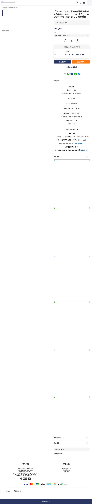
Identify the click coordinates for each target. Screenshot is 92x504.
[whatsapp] (75, 74)
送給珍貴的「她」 (13, 8)
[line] (68, 74)
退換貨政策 (66, 470)
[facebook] (71, 74)
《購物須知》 (83, 150)
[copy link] (79, 74)
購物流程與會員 (66, 468)
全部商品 (4, 8)
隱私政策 (66, 472)
